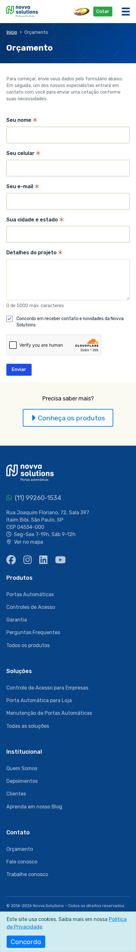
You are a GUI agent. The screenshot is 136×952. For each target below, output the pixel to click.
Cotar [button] (102, 11)
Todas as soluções (27, 726)
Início (11, 32)
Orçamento (19, 849)
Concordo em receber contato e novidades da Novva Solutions (70, 322)
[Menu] (125, 11)
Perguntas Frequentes (33, 632)
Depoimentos (22, 781)
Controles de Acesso (30, 607)
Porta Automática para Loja (39, 700)
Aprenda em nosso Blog (34, 807)
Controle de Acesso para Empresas (47, 688)
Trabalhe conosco (27, 874)
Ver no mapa (28, 542)
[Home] (22, 11)
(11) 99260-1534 (37, 498)
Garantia (16, 620)
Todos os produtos (28, 645)
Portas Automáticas (30, 594)
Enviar (19, 369)
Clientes (16, 794)
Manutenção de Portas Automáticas (49, 713)
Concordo (26, 942)
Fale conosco (21, 862)
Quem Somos (21, 768)
